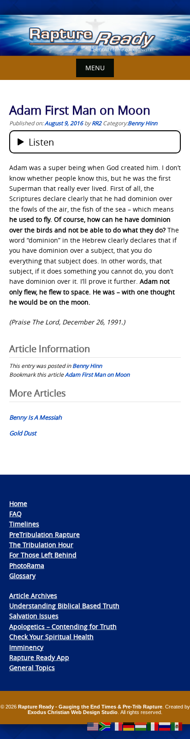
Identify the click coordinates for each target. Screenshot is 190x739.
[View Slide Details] (95, 35)
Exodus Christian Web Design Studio (73, 712)
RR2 (96, 123)
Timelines (24, 523)
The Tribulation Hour (41, 544)
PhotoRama (26, 565)
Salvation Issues (34, 615)
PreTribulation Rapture (44, 534)
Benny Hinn (142, 123)
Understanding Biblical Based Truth (64, 605)
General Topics (32, 667)
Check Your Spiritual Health (51, 636)
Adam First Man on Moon (97, 374)
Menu (95, 67)
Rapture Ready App (39, 657)
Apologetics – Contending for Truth (63, 626)
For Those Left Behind (43, 554)
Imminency (26, 647)
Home (18, 503)
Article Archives (33, 595)
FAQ (15, 513)
